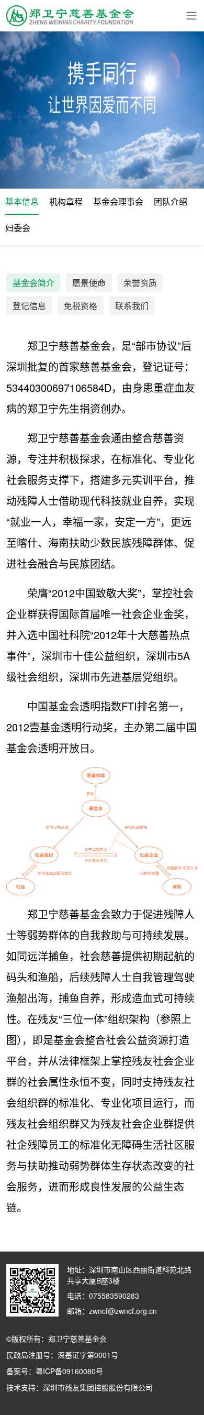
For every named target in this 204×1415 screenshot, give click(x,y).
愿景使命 (89, 283)
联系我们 (132, 306)
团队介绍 (170, 201)
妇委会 (17, 228)
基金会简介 (33, 283)
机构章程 (66, 201)
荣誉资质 (140, 283)
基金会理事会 (118, 201)
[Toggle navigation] (191, 16)
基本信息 (22, 201)
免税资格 (80, 306)
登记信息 (29, 306)
